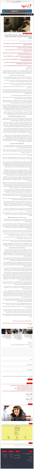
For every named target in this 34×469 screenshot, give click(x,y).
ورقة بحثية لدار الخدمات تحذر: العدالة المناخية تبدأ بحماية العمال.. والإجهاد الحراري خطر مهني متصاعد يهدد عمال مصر (17, 390)
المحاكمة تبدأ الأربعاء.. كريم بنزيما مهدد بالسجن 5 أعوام (22, 320)
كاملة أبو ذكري (8, 40)
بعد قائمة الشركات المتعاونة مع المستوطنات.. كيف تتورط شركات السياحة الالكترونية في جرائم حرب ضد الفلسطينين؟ (17, 336)
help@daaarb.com (17, 458)
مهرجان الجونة (27, 41)
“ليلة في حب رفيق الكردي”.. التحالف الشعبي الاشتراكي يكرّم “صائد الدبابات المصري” (21, 385)
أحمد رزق (25, 40)
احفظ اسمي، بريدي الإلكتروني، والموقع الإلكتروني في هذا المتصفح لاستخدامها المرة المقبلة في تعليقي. (17, 377)
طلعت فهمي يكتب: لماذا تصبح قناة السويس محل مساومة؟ (24, 386)
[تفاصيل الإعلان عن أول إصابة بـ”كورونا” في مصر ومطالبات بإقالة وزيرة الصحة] (27, 329)
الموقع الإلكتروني (29, 369)
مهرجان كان (24, 41)
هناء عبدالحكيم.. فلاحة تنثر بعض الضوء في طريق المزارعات (24, 389)
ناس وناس (24, 416)
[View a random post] (26, 14)
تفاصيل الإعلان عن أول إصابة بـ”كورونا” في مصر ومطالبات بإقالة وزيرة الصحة (28, 336)
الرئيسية (30, 33)
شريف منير (18, 40)
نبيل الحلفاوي (21, 41)
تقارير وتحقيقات (26, 33)
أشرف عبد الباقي (21, 40)
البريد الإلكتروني (29, 364)
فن (23, 33)
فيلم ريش (11, 40)
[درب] (31, 14)
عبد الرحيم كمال (14, 40)
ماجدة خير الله (4, 40)
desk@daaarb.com (17, 456)
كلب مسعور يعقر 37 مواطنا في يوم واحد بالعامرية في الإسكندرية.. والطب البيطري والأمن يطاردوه (17, 324)
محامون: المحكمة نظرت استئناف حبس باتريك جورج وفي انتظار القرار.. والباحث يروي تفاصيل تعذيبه (6, 336)
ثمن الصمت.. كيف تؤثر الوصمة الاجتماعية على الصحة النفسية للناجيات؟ (11, 1)
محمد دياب (30, 41)
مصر (26, 416)
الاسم (31, 359)
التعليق (31, 346)
